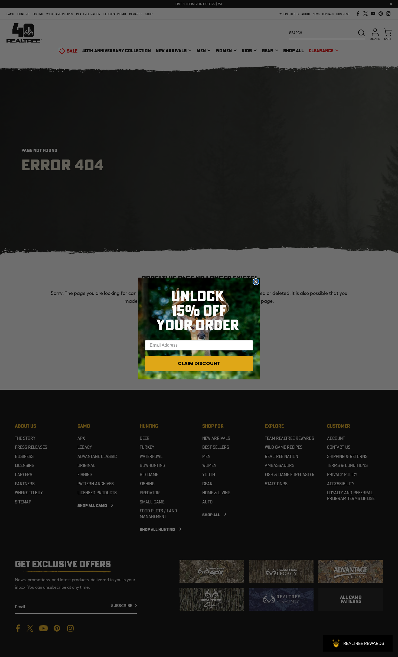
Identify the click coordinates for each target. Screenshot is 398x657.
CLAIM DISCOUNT (199, 363)
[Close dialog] (256, 281)
